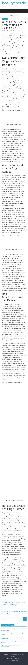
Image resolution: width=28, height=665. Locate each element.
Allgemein (5, 19)
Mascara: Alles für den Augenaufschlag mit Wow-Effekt (14, 613)
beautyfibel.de (14, 2)
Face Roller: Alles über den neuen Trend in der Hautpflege (13, 604)
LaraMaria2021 (12, 30)
